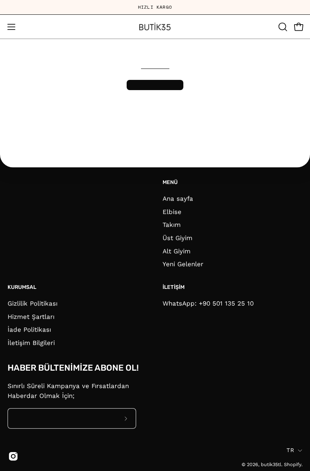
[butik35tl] (155, 26)
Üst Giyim (177, 238)
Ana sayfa (178, 198)
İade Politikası (29, 329)
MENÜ (170, 182)
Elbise (172, 211)
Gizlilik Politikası (32, 303)
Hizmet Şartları (31, 316)
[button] (282, 27)
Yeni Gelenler (183, 264)
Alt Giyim (177, 250)
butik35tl (271, 465)
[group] (155, 7)
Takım (172, 224)
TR (290, 450)
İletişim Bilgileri (31, 342)
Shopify (292, 465)
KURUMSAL (22, 287)
